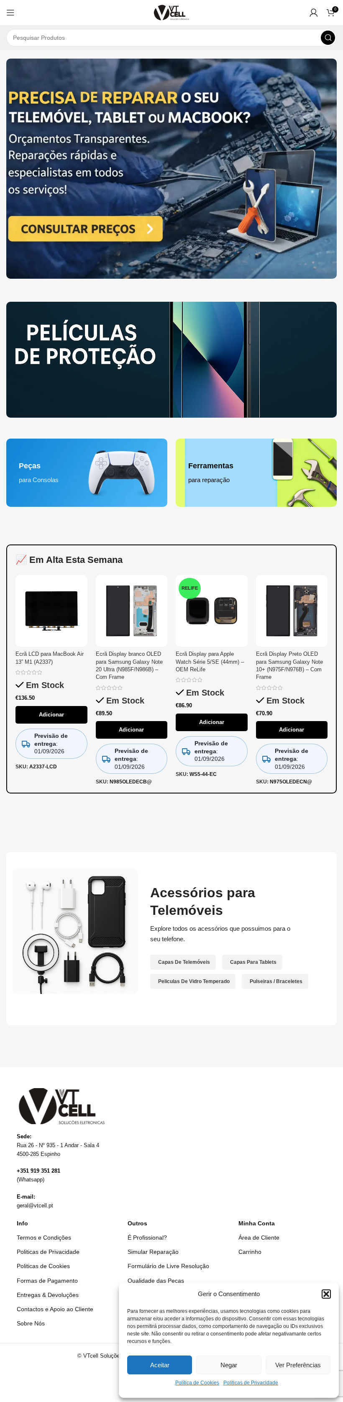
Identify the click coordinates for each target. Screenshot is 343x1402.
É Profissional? (147, 1237)
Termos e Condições (44, 1237)
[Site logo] (171, 12)
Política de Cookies (197, 1383)
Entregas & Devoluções (48, 1295)
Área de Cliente (258, 1237)
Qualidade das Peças (156, 1280)
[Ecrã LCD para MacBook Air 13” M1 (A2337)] (51, 611)
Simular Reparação (153, 1251)
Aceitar (159, 1365)
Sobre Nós (31, 1323)
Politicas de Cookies (43, 1266)
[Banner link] (171, 360)
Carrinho (249, 1251)
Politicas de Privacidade (250, 1383)
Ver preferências (298, 1365)
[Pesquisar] (328, 38)
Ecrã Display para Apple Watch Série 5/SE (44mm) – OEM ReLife (210, 661)
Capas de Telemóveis (184, 962)
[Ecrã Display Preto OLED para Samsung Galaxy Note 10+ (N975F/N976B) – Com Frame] (292, 611)
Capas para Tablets (253, 962)
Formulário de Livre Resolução (168, 1266)
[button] (326, 1294)
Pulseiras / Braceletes (276, 981)
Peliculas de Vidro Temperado (194, 981)
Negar (228, 1365)
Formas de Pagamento (47, 1280)
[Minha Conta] (313, 12)
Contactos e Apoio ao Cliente (55, 1309)
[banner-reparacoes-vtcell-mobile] (171, 169)
